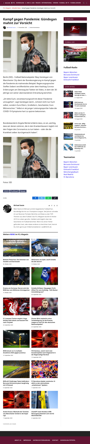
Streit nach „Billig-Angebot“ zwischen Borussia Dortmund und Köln (80, 125)
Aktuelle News (16, 8)
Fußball (14, 191)
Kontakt (55, 440)
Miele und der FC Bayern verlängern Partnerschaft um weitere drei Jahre (80, 114)
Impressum (27, 440)
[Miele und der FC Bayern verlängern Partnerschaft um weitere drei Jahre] (68, 115)
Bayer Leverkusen (71, 77)
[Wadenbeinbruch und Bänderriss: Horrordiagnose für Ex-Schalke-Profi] (68, 136)
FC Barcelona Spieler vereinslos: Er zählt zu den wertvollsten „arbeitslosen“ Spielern (43, 383)
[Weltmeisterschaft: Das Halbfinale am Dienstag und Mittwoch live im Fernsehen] (68, 147)
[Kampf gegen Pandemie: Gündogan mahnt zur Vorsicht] (30, 72)
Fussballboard (75, 3)
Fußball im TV (64, 3)
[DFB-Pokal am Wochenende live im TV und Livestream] (68, 104)
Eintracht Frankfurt (71, 80)
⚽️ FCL (13, 3)
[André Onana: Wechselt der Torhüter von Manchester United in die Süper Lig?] (16, 400)
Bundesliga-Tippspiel (67, 440)
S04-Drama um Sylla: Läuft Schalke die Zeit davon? (43, 261)
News (23, 191)
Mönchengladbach (71, 172)
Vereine (55, 3)
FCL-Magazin (7, 8)
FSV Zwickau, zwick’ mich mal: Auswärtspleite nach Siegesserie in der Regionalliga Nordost (43, 353)
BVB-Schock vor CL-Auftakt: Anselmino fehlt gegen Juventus (14, 352)
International (47, 3)
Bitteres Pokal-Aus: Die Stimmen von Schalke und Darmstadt (16, 261)
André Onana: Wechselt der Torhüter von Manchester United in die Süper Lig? (16, 414)
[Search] (84, 3)
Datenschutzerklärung (41, 440)
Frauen (38, 3)
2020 (6, 191)
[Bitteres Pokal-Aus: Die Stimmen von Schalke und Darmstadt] (16, 247)
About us (18, 440)
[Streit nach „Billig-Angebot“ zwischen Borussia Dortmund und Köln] (68, 126)
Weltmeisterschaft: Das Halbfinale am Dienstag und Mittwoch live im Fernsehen (80, 146)
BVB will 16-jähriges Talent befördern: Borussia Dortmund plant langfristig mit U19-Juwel (16, 383)
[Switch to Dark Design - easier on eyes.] (86, 3)
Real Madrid (68, 174)
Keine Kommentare (35, 27)
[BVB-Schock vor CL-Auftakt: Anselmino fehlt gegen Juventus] (16, 339)
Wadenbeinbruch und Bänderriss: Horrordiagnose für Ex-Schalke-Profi (80, 136)
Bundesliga (20, 3)
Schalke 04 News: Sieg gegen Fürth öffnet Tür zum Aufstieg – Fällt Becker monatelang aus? (44, 290)
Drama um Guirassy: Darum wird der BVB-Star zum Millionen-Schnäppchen (16, 289)
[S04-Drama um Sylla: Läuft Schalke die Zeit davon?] (44, 247)
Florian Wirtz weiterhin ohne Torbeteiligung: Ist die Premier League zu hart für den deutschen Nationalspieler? (43, 321)
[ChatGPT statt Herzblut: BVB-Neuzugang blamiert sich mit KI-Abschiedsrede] (44, 400)
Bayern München (70, 72)
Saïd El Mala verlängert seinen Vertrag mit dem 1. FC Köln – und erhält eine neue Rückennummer (81, 93)
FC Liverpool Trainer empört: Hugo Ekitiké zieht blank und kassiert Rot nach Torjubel (15, 320)
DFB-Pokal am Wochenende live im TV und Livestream (81, 104)
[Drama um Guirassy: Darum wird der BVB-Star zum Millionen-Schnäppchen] (16, 276)
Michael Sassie (12, 27)
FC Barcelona (69, 177)
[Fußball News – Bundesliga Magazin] (6, 3)
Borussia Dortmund (71, 75)
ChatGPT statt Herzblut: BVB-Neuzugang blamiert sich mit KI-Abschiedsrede (42, 414)
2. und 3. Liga (30, 3)
